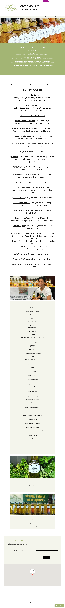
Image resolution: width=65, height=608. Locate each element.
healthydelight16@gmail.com (48, 16)
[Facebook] (59, 16)
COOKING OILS (27, 9)
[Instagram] (60, 16)
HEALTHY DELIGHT (28, 6)
